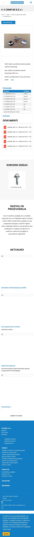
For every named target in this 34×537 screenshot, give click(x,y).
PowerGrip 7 (6, 407)
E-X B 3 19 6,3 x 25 (16, 187)
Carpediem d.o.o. (21, 505)
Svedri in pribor (6, 465)
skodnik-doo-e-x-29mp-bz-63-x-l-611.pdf (20, 141)
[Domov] (17, 2)
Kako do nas (5, 474)
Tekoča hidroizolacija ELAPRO (11, 454)
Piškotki (5, 498)
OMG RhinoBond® (8, 366)
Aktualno (6, 481)
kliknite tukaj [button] (7, 529)
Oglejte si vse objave (16, 415)
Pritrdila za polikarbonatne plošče (18, 14)
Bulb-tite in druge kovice (9, 461)
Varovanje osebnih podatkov (10, 496)
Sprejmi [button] (6, 534)
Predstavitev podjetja (8, 472)
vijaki (12, 80)
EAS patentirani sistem (10, 327)
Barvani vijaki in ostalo (9, 456)
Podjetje (5, 470)
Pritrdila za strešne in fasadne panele (13, 450)
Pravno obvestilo (7, 500)
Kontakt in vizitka (7, 476)
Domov (3, 14)
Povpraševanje (7, 22)
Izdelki (8, 14)
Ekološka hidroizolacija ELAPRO (13, 288)
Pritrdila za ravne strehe (9, 452)
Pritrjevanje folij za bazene (10, 463)
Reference (6, 486)
